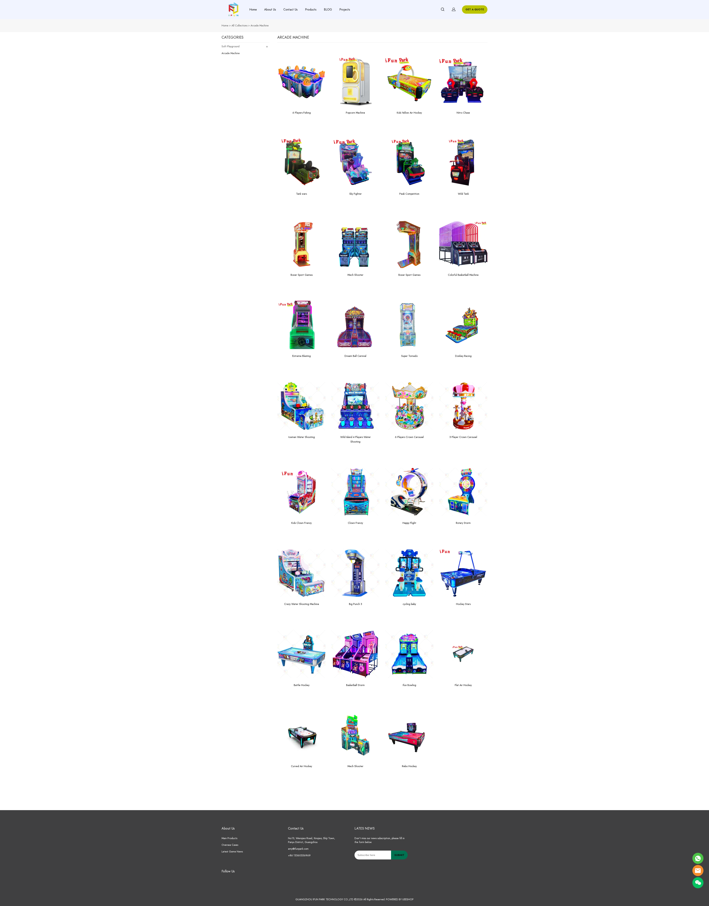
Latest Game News (232, 851)
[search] (442, 9)
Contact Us (290, 10)
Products (310, 10)
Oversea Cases (230, 845)
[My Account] (453, 9)
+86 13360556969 (299, 855)
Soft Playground (230, 46)
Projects (344, 10)
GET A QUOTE (474, 9)
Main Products (229, 838)
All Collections (239, 25)
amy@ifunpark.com (298, 849)
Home (253, 10)
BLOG (328, 10)
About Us (270, 10)
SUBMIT (399, 855)
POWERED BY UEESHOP (400, 899)
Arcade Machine (260, 25)
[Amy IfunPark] (697, 858)
